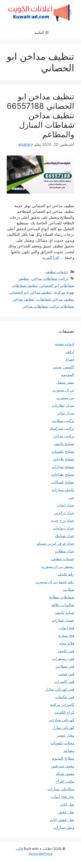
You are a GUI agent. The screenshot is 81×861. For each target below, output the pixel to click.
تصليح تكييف (64, 443)
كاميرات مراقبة (62, 704)
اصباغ (69, 359)
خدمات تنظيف (56, 271)
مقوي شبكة (65, 773)
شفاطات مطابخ (61, 597)
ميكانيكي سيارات (60, 789)
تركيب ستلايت (63, 420)
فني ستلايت (65, 666)
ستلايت (68, 589)
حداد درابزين (64, 513)
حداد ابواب (65, 505)
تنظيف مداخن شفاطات (55, 299)
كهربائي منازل (63, 727)
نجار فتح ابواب (62, 796)
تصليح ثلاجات (63, 459)
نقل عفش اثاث (62, 819)
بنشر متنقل (65, 382)
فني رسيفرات (63, 658)
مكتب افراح (65, 781)
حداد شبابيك (64, 536)
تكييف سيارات (63, 489)
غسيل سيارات (63, 620)
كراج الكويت (64, 712)
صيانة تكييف (64, 612)
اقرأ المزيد (50, 257)
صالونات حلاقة (62, 605)
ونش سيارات (63, 827)
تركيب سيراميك (62, 428)
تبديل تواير (65, 413)
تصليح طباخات (62, 474)
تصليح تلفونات (62, 451)
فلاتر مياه (67, 643)
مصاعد (68, 750)
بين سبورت (65, 397)
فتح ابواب (66, 628)
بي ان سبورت (63, 390)
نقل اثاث (67, 804)
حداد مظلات (64, 551)
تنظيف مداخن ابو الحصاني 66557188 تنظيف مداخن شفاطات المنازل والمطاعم (40, 115)
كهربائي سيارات (61, 720)
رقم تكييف (66, 574)
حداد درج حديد (62, 520)
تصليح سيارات (63, 466)
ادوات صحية (64, 344)
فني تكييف (66, 651)
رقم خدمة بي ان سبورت (54, 582)
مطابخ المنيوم (63, 758)
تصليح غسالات (62, 482)
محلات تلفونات (62, 743)
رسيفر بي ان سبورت (57, 566)
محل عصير (65, 735)
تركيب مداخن (63, 436)
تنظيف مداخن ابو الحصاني (30, 292)
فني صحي (66, 674)
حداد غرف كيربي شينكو (55, 543)
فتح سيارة (66, 635)
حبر (71, 497)
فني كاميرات (64, 681)
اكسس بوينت (63, 367)
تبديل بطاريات (63, 405)
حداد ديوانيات (63, 528)
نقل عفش (66, 812)
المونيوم (67, 374)
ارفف (69, 351)
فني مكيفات (64, 697)
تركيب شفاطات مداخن (49, 278)
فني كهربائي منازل (59, 689)
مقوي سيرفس (62, 766)
